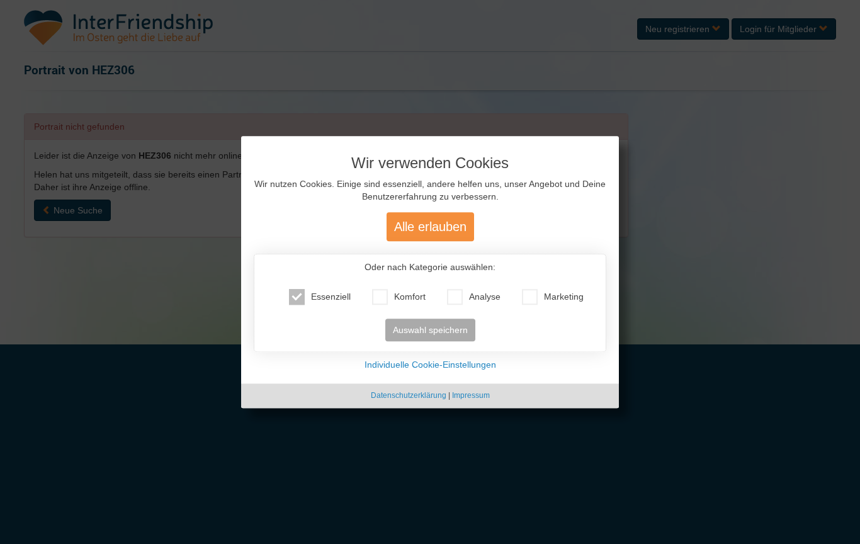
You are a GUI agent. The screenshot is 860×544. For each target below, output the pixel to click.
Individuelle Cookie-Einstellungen (430, 365)
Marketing (564, 297)
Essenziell (331, 297)
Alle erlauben (430, 227)
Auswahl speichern (430, 331)
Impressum (471, 396)
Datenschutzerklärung (408, 396)
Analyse (485, 297)
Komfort (410, 297)
